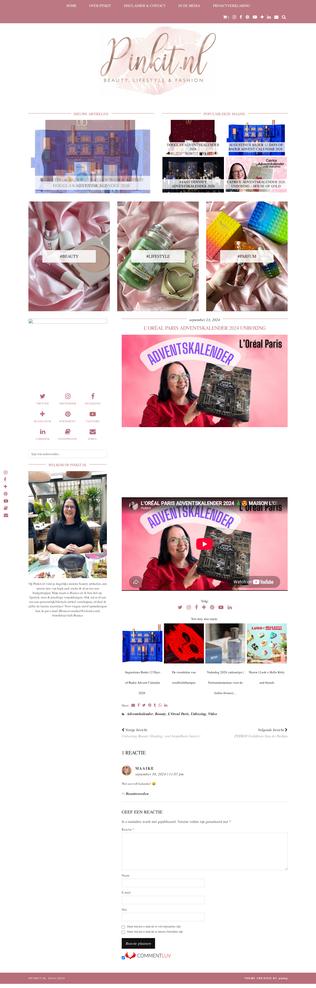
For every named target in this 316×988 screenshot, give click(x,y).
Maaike (144, 768)
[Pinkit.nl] (158, 51)
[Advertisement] (205, 462)
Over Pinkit (100, 5)
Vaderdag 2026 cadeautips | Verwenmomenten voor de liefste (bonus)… (225, 682)
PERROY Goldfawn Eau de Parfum (261, 732)
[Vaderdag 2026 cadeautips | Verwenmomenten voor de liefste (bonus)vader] (225, 643)
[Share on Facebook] (138, 705)
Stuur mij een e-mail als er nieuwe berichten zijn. (155, 931)
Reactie (128, 829)
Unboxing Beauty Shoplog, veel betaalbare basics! (161, 732)
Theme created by (266, 978)
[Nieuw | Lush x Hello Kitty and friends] (267, 643)
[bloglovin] (262, 17)
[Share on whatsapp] (160, 705)
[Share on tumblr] (155, 705)
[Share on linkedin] (166, 705)
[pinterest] (247, 17)
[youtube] (255, 17)
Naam (125, 875)
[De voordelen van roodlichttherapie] (184, 643)
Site (124, 909)
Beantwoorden (137, 793)
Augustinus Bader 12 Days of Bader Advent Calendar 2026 (142, 682)
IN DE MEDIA (189, 5)
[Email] (276, 17)
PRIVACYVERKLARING (231, 5)
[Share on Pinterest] (150, 705)
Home (71, 5)
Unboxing (198, 713)
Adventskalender (140, 713)
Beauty (160, 713)
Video (212, 713)
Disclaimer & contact (145, 5)
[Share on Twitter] (144, 705)
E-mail (126, 892)
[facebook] (241, 17)
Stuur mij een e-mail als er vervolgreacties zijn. (154, 926)
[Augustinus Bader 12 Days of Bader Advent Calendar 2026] (142, 643)
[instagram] (234, 17)
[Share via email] (133, 705)
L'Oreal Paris (178, 713)
